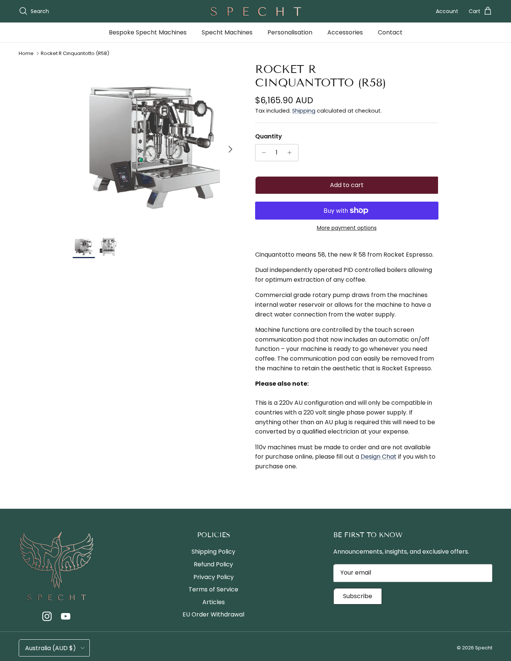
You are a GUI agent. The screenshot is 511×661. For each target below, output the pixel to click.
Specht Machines (227, 32)
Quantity (268, 136)
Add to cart (347, 185)
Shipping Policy (213, 551)
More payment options (347, 228)
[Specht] (255, 11)
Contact (390, 32)
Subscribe (357, 596)
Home (26, 53)
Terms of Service (213, 589)
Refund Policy (213, 564)
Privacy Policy (213, 577)
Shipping (303, 110)
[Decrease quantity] (262, 152)
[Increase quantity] (291, 152)
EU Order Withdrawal (213, 614)
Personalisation (289, 32)
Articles (213, 602)
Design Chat (379, 456)
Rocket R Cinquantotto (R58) (75, 53)
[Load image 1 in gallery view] (155, 145)
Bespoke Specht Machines (148, 32)
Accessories (345, 32)
